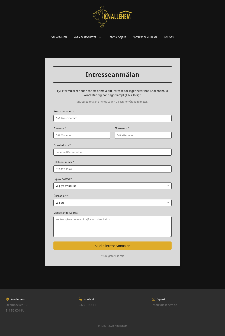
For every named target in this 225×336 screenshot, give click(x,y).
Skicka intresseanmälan (112, 246)
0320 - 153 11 (87, 305)
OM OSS (169, 37)
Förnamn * (59, 128)
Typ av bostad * (62, 179)
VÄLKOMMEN (59, 37)
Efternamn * (122, 128)
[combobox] (112, 185)
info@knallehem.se (164, 305)
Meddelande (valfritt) (65, 212)
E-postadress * (62, 145)
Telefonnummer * (63, 162)
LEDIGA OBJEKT (117, 37)
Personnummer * (63, 111)
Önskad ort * (61, 195)
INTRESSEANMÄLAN (145, 37)
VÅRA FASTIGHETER (85, 37)
